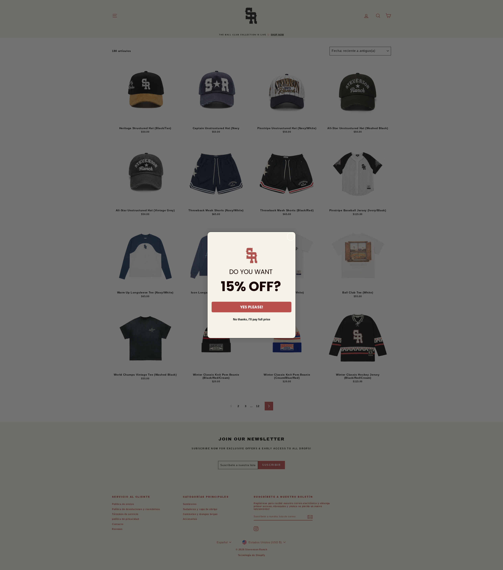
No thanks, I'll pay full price (251, 319)
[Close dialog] (290, 236)
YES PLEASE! (251, 307)
